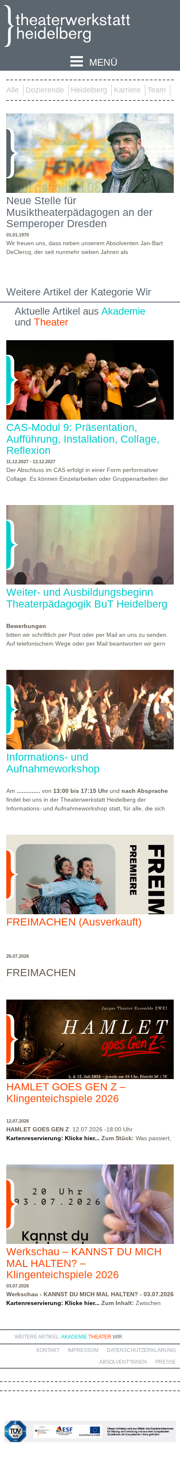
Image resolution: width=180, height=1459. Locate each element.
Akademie (123, 311)
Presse (165, 1362)
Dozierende (45, 90)
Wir (117, 1337)
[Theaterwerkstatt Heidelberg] (79, 27)
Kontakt (47, 1350)
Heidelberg (89, 90)
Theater (51, 322)
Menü (103, 62)
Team (156, 90)
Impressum (83, 1350)
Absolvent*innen (123, 1362)
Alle (12, 90)
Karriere (127, 90)
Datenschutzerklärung (141, 1350)
